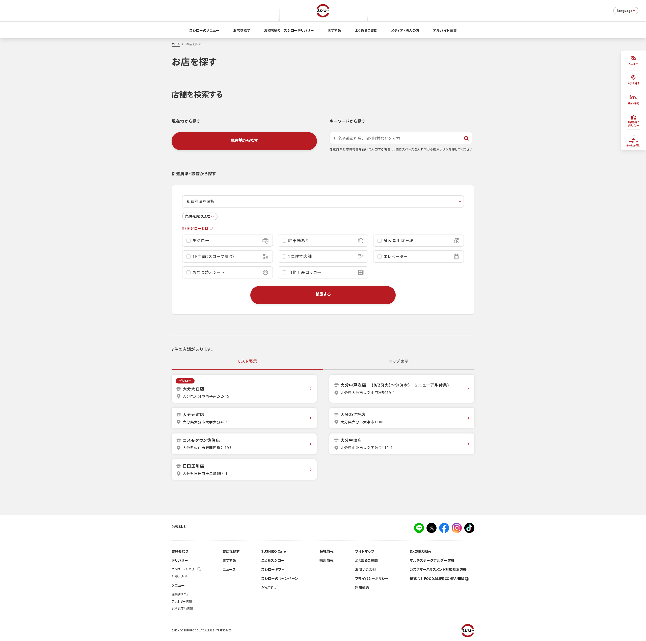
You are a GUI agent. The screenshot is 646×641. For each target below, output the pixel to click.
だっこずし (268, 587)
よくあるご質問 (366, 30)
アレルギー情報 (182, 601)
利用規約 (362, 587)
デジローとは (198, 228)
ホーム (176, 44)
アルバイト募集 (445, 30)
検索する (323, 294)
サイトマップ (364, 551)
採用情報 (326, 560)
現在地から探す (244, 140)
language (624, 10)
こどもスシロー (272, 560)
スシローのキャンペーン (279, 578)
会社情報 (326, 551)
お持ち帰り (180, 551)
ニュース (229, 569)
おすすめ (334, 30)
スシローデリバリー (185, 569)
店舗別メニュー (182, 594)
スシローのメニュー (204, 30)
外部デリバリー (181, 576)
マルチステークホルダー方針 (432, 560)
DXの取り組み (421, 551)
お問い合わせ (365, 569)
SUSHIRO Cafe (273, 551)
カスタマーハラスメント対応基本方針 (438, 569)
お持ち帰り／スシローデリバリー (289, 30)
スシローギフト (272, 569)
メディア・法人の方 (405, 30)
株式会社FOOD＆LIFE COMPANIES (437, 578)
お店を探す (241, 30)
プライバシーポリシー (371, 578)
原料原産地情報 (182, 608)
